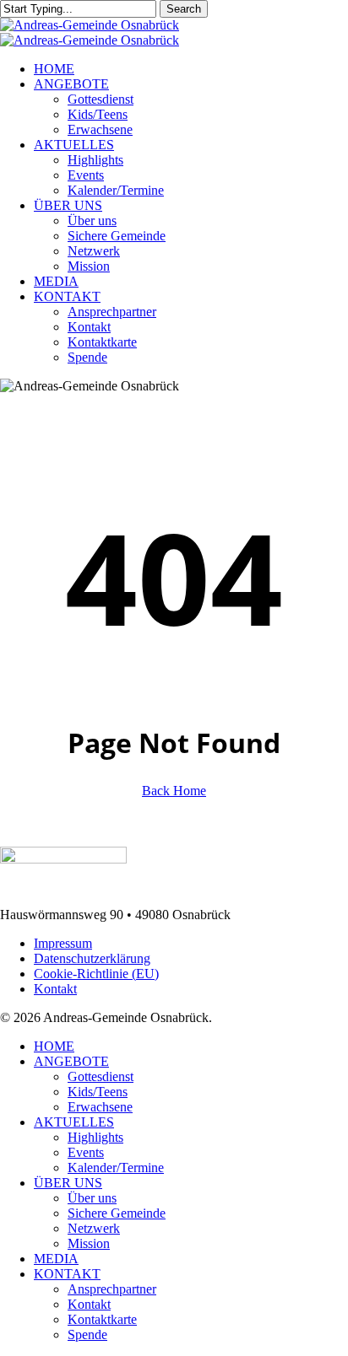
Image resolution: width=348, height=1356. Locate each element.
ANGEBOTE (71, 1061)
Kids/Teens (98, 1091)
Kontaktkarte (102, 1319)
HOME (54, 1046)
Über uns (92, 1198)
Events (86, 1152)
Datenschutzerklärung (92, 958)
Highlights (95, 1137)
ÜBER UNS (68, 1183)
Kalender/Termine (116, 1167)
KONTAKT (67, 1274)
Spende (87, 1334)
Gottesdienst (100, 1076)
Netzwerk (94, 1228)
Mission (89, 1243)
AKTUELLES (74, 1122)
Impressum (63, 943)
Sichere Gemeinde (117, 1213)
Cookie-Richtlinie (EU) (96, 973)
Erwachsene (100, 1107)
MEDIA (56, 1258)
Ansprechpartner (112, 1289)
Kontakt (55, 989)
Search (183, 9)
